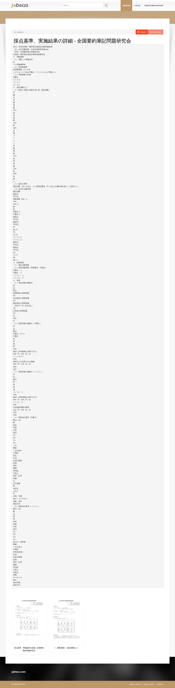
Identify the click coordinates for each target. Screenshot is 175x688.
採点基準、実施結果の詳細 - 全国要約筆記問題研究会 (29, 649)
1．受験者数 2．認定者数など (66, 648)
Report (142, 32)
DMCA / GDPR (149, 684)
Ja (20, 5)
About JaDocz (135, 684)
